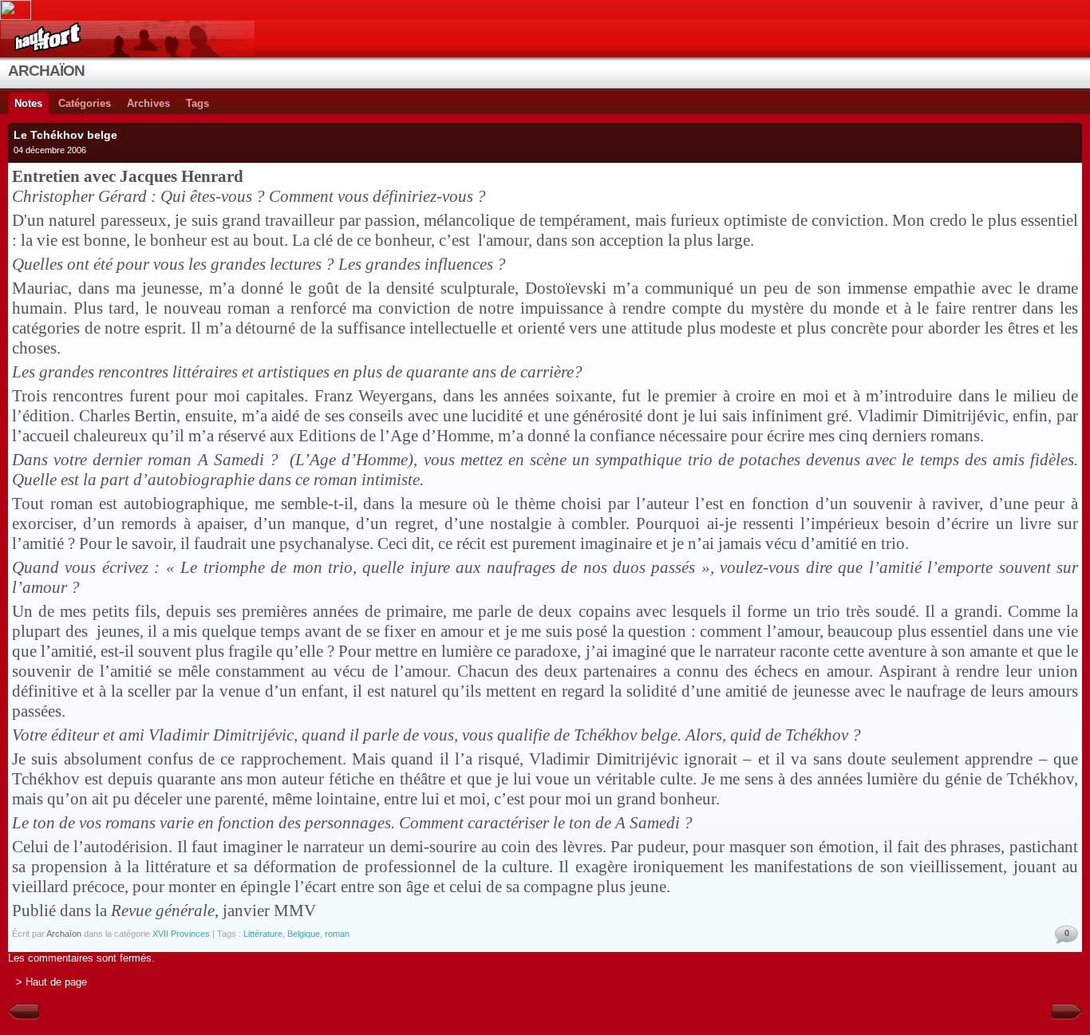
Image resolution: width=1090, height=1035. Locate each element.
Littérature (262, 933)
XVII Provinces (181, 933)
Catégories (84, 103)
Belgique (303, 933)
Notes (28, 103)
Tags (197, 103)
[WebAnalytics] (545, 10)
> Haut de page (51, 982)
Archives (148, 103)
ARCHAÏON (46, 70)
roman (337, 933)
